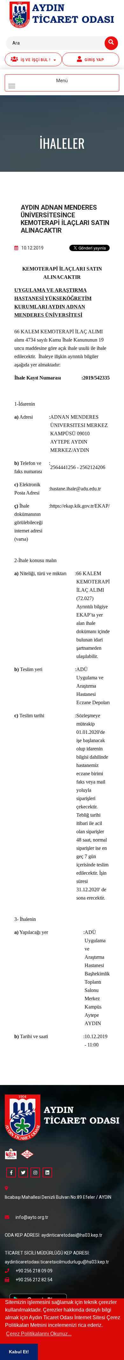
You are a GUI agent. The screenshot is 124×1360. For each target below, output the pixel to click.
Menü (72, 83)
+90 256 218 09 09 (34, 1270)
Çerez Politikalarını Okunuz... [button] (39, 1333)
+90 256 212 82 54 (34, 1279)
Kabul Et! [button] (19, 1351)
